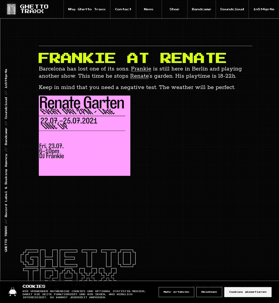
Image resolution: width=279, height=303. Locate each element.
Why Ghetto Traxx (87, 9)
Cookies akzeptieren (248, 292)
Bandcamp (201, 9)
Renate (139, 76)
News (149, 9)
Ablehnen (209, 292)
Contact (123, 9)
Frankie (141, 68)
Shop (174, 9)
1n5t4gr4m (263, 9)
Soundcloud (232, 9)
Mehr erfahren (176, 292)
